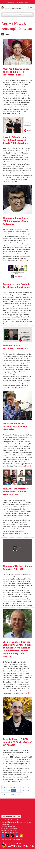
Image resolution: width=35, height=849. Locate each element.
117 (4, 794)
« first (5, 787)
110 (28, 787)
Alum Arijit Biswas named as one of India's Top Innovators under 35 (16, 71)
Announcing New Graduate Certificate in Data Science (16, 285)
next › (13, 794)
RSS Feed (21, 835)
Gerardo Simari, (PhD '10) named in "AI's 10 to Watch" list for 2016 (17, 741)
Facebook (3, 835)
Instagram (12, 835)
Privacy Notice (17, 839)
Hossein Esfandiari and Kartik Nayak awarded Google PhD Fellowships (15, 140)
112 (8, 791)
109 (23, 787)
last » (19, 794)
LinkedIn (16, 835)
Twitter (7, 835)
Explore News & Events (17, 15)
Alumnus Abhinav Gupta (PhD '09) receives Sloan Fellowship (15, 221)
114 (18, 791)
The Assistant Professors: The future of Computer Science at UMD (16, 491)
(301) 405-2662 (14, 832)
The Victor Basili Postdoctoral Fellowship (15, 347)
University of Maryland (17, 2)
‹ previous (12, 787)
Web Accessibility (6, 839)
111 (4, 791)
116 (27, 791)
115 (23, 791)
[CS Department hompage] (17, 844)
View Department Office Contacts (11, 816)
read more (15, 113)
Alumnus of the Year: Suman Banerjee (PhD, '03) (17, 567)
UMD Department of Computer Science (14, 7)
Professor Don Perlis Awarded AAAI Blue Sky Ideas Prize (15, 426)
